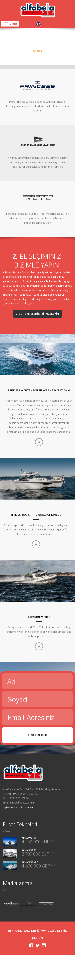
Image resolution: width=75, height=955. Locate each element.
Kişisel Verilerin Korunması (18, 807)
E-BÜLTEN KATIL (37, 735)
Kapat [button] (37, 949)
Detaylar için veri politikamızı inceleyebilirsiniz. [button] (30, 941)
